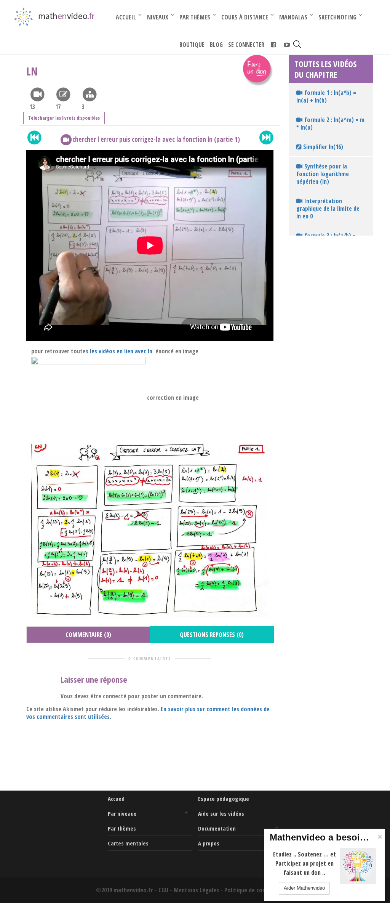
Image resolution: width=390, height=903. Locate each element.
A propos (208, 843)
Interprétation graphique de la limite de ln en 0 (328, 208)
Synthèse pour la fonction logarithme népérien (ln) (322, 174)
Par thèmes (122, 828)
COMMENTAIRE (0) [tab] (88, 634)
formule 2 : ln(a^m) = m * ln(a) (330, 123)
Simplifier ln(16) (322, 147)
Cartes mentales (128, 843)
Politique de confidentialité (259, 890)
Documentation (217, 828)
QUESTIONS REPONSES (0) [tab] (212, 634)
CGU (163, 890)
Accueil (116, 798)
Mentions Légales (196, 890)
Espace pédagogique (223, 798)
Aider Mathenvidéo (304, 888)
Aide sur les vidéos (221, 813)
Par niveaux (122, 813)
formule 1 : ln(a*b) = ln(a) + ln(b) (326, 96)
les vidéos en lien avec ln (122, 351)
